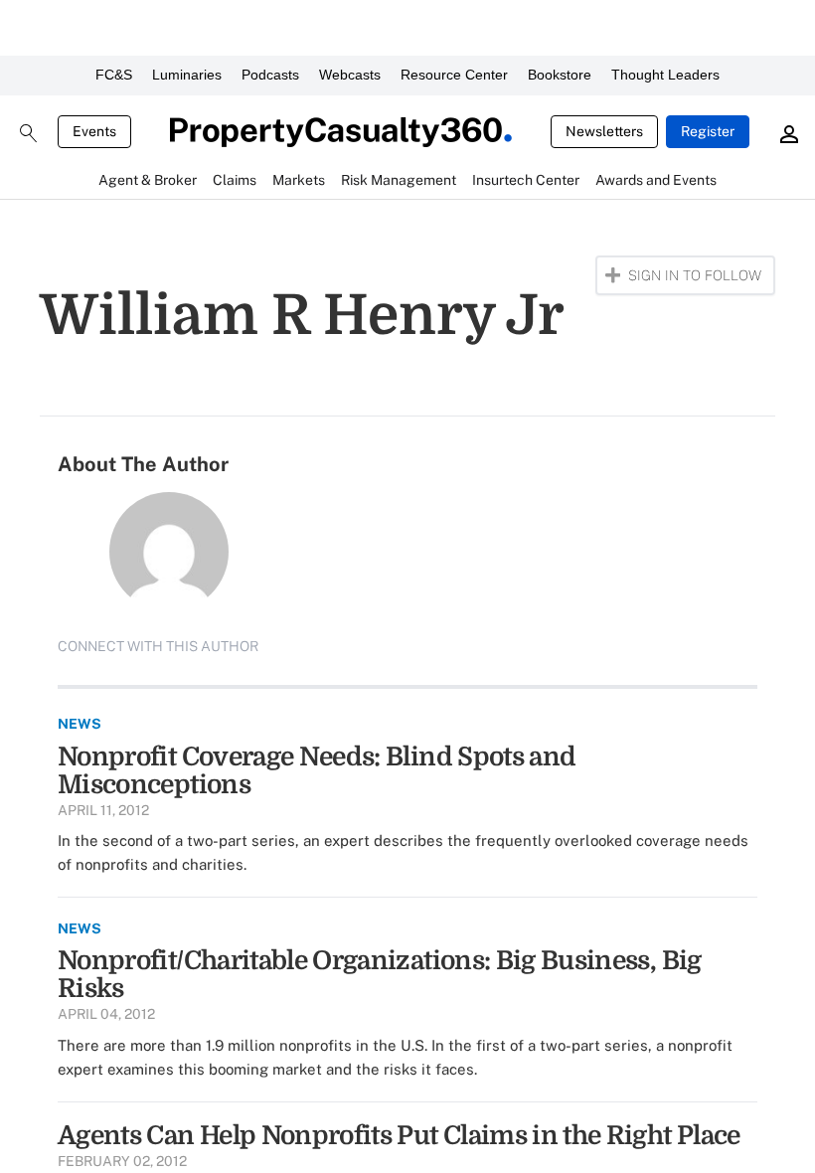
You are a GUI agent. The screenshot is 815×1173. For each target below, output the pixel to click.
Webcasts (350, 75)
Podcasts (270, 75)
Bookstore (559, 75)
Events (94, 131)
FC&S (113, 75)
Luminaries (187, 75)
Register (707, 131)
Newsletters (604, 131)
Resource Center (454, 75)
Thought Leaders (665, 75)
